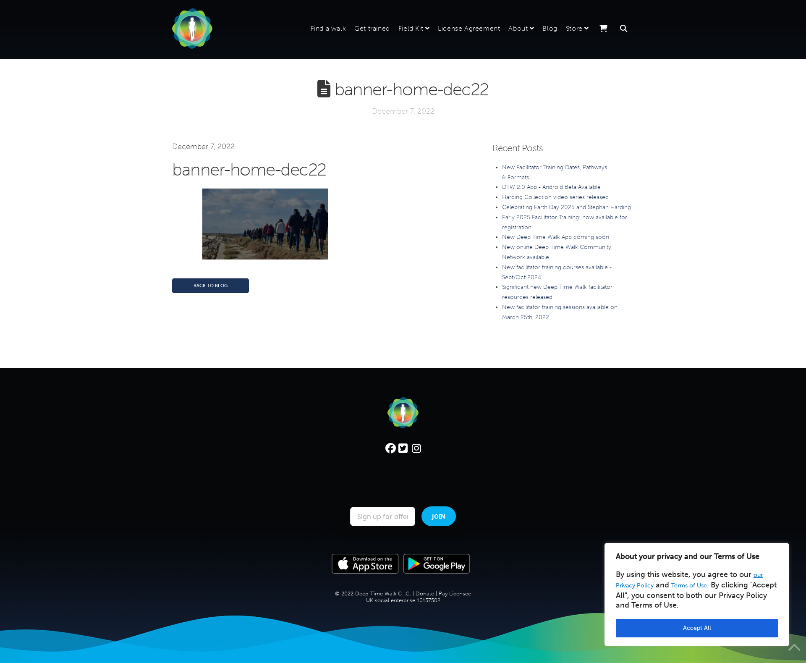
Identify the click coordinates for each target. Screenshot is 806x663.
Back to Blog (211, 285)
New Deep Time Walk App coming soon (555, 237)
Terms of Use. (690, 585)
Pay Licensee (455, 631)
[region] (696, 594)
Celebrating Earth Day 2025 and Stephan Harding (566, 207)
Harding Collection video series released (555, 197)
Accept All (697, 628)
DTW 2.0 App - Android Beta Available (551, 187)
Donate (425, 631)
